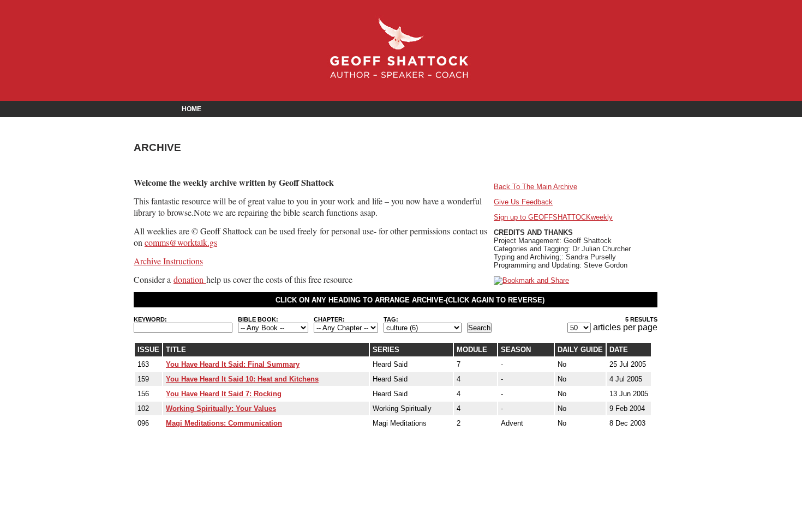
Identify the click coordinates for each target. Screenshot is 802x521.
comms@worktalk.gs (181, 242)
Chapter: (329, 319)
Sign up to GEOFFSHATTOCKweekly (553, 217)
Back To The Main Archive (535, 187)
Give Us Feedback (523, 202)
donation (189, 279)
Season (516, 350)
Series (386, 350)
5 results (641, 319)
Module (472, 350)
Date (618, 350)
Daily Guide (580, 350)
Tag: (391, 319)
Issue (148, 350)
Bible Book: (258, 319)
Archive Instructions (168, 260)
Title (176, 350)
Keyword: (150, 319)
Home (191, 109)
